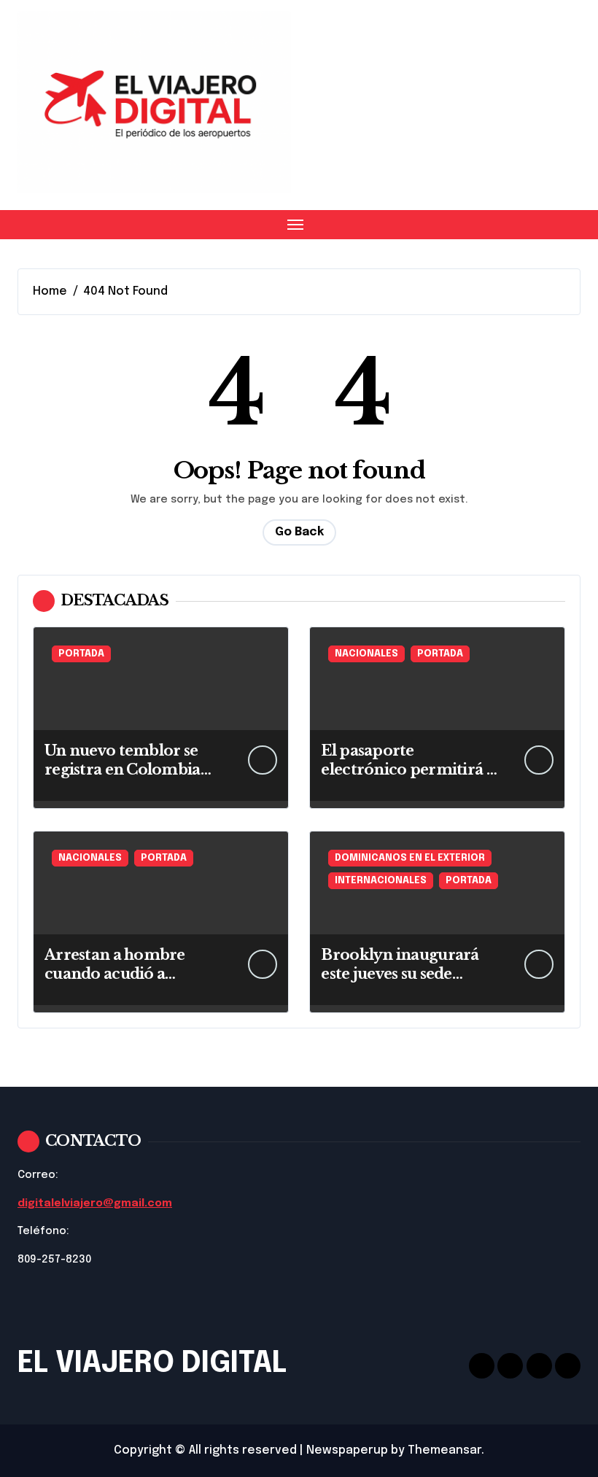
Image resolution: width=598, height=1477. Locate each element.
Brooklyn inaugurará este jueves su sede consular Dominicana (401, 973)
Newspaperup (347, 1450)
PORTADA (81, 654)
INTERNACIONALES (381, 880)
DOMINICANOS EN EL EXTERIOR (410, 858)
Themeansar (444, 1450)
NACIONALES (366, 654)
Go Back (299, 532)
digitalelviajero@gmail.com (95, 1203)
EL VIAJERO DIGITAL (152, 1364)
